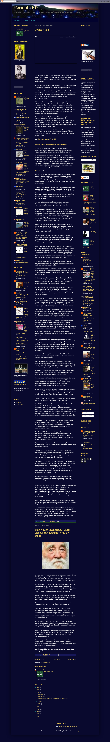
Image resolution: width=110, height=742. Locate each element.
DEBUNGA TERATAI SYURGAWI (87, 259)
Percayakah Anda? (93, 232)
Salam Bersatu (20, 203)
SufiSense (19, 207)
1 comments (52, 521)
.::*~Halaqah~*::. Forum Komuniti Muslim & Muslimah (89, 298)
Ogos (40, 701)
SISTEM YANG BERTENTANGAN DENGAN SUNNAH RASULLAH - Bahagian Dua (88, 318)
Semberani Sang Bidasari (26, 129)
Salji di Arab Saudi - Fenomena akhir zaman (26, 154)
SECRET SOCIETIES (22, 263)
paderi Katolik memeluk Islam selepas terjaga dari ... (53, 698)
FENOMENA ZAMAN (87, 313)
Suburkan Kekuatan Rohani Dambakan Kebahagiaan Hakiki (89, 302)
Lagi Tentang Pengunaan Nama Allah (21, 275)
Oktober (40, 694)
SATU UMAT (87, 286)
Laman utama (16, 20)
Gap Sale (16, 384)
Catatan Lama (71, 659)
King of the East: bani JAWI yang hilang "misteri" (22, 139)
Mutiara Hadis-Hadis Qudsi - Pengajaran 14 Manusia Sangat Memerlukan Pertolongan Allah (22, 341)
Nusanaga (19, 162)
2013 (38, 706)
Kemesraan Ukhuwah (22, 188)
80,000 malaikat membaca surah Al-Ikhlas (26, 211)
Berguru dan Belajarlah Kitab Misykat (87, 263)
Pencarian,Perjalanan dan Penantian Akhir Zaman (89, 432)
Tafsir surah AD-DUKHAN (88, 398)
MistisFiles (19, 260)
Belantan (18, 281)
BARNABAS (19, 404)
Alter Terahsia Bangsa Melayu (20, 125)
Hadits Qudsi (20, 337)
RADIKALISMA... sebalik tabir (21, 220)
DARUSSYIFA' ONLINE (20, 192)
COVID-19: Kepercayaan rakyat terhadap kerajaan (22, 112)
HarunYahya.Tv (21, 257)
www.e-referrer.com (88, 423)
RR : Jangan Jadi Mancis (22, 303)
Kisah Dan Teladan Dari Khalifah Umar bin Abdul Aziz (22, 237)
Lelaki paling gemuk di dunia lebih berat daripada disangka (22, 296)
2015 (38, 689)
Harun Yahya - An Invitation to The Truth (21, 358)
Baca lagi (37, 170)
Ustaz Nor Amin (88, 331)
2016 (38, 687)
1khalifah (86, 326)
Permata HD (26, 8)
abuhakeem (19, 307)
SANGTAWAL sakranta (20, 201)
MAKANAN (25, 20)
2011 (38, 711)
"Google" (33, 20)
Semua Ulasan (87, 415)
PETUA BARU (87, 309)
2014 (38, 692)
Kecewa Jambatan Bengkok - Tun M (26, 224)
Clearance (23, 384)
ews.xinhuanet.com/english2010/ (89, 441)
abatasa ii (19, 149)
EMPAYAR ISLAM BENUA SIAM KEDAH (88, 380)
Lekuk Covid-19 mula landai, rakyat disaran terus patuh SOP (88, 290)
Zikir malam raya (88, 327)
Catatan (85, 412)
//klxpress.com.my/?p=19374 (47, 139)
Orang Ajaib (42, 30)
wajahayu (86, 307)
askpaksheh (86, 396)
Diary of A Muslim (21, 301)
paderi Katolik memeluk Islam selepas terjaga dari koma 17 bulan (52, 533)
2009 (38, 716)
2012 (38, 709)
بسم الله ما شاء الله (48, 671)
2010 (38, 714)
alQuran (18, 402)
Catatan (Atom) (45, 662)
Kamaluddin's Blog (21, 109)
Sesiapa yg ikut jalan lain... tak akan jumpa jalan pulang (22, 144)
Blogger (78, 731)
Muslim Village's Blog (22, 117)
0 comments (52, 654)
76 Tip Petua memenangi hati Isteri (92, 355)
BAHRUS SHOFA (21, 97)
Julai (39, 704)
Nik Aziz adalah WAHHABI (93, 221)
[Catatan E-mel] (58, 521)
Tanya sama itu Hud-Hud (87, 363)
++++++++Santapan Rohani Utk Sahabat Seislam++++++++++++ (89, 348)
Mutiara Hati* (20, 186)
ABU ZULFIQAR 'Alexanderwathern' (22, 271)
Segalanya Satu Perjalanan (20, 322)
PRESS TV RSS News (89, 449)
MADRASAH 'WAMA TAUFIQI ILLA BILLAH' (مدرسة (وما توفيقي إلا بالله (22, 180)
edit (17, 394)
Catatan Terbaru (40, 659)
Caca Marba (19, 293)
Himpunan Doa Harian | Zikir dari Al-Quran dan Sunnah (22, 244)
